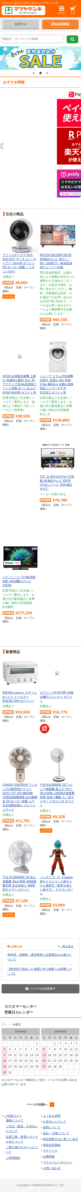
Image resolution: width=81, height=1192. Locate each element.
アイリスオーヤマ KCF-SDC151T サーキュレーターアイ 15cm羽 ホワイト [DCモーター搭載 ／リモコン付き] (19, 263)
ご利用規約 (13, 1158)
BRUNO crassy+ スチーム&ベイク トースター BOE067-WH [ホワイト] (19, 696)
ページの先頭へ (37, 1104)
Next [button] (76, 58)
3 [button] (47, 73)
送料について (52, 1127)
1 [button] (34, 73)
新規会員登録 (60, 24)
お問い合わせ (52, 1168)
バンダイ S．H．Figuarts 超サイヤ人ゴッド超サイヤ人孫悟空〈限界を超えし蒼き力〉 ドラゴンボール (56, 885)
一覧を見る (67, 946)
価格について (14, 1120)
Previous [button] (4, 58)
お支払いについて (54, 1121)
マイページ (50, 1150)
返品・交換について (56, 1133)
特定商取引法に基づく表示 (60, 1139)
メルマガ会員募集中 (42, 988)
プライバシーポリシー (57, 1162)
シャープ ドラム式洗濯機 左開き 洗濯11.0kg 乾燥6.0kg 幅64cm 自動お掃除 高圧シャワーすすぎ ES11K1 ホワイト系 (57, 384)
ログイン (21, 24)
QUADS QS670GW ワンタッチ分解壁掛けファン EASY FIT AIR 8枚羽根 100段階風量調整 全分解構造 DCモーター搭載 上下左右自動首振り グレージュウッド (19, 797)
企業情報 (49, 1156)
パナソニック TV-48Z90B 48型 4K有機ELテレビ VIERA (19, 581)
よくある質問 (52, 1116)
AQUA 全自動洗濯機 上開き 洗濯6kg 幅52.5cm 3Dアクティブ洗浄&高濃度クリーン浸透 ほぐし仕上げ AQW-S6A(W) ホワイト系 (19, 384)
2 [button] (40, 73)
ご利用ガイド (13, 1116)
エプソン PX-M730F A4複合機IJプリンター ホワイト (57, 696)
